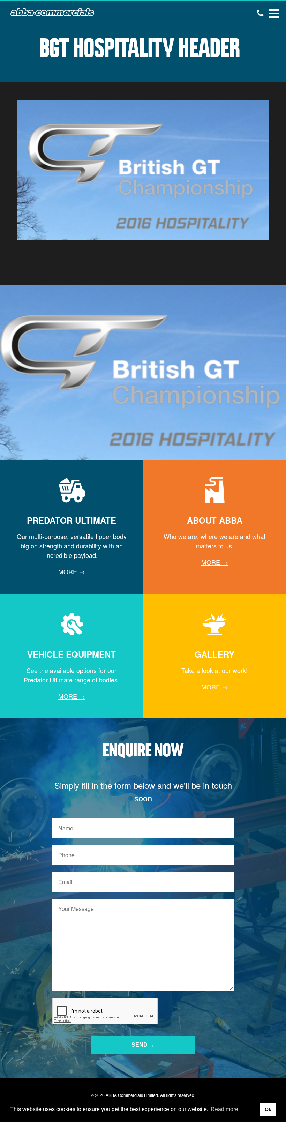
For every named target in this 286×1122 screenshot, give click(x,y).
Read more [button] (224, 1109)
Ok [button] (268, 1109)
